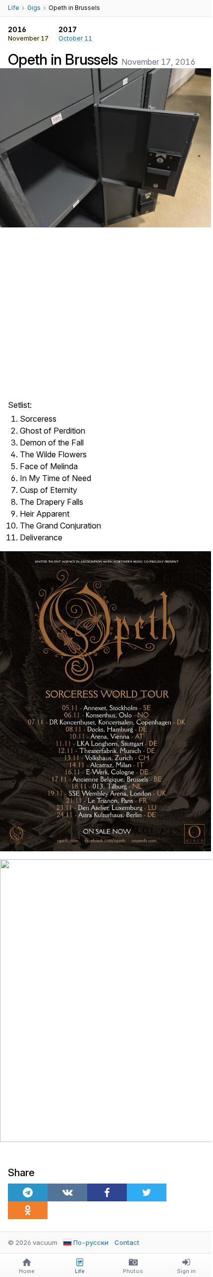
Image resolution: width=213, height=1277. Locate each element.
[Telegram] (28, 1192)
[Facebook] (107, 1192)
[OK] (28, 1210)
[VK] (67, 1192)
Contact (126, 1242)
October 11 (75, 38)
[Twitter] (146, 1192)
